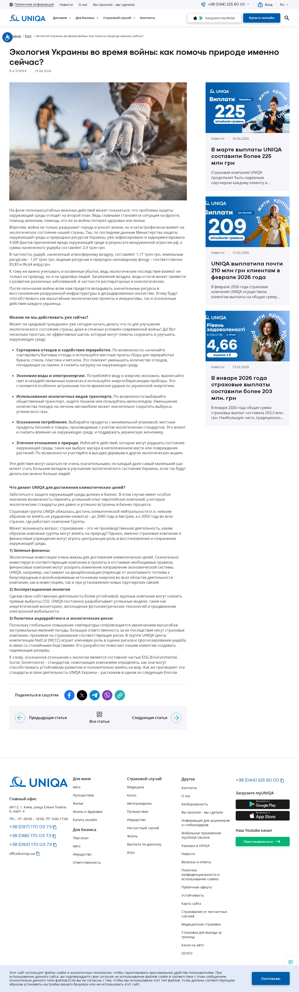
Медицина (135, 787)
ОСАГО (187, 953)
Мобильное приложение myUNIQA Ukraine (201, 835)
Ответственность (87, 862)
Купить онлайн (85, 819)
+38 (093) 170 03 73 (30, 844)
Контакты (189, 788)
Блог (28, 36)
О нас (83, 5)
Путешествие (83, 795)
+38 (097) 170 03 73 (30, 826)
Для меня (82, 779)
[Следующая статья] (176, 718)
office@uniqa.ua (22, 853)
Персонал (81, 838)
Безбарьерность (195, 804)
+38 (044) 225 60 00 (257, 780)
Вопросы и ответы (196, 862)
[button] (248, 4)
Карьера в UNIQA (196, 845)
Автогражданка (139, 803)
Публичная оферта (197, 887)
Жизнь (132, 836)
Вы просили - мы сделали (114, 5)
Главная (15, 36)
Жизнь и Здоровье (88, 811)
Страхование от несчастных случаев (204, 913)
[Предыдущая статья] (20, 718)
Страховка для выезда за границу (202, 934)
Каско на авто (193, 945)
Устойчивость (193, 895)
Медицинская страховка (201, 924)
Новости (66, 5)
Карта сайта (191, 903)
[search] (287, 18)
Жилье (78, 803)
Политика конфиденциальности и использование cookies (201, 874)
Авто (76, 787)
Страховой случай (144, 779)
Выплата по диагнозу (144, 844)
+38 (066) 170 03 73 (30, 835)
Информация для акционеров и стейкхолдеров (206, 822)
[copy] (120, 695)
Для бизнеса (84, 830)
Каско (131, 795)
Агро (131, 852)
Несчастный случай (143, 828)
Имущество (82, 854)
